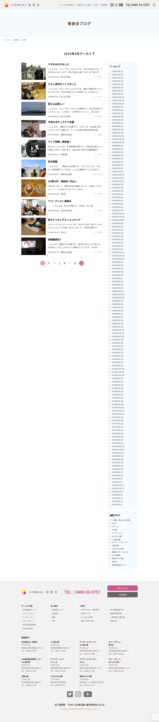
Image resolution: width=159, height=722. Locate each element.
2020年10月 (116, 297)
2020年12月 (116, 291)
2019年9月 (116, 339)
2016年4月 (116, 472)
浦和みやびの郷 (117, 558)
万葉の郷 (115, 545)
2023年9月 (116, 184)
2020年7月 (116, 307)
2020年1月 (116, 327)
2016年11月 (116, 449)
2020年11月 (116, 294)
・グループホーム (27, 621)
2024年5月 (116, 158)
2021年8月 (116, 265)
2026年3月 (116, 87)
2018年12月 (116, 369)
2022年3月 (116, 242)
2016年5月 (116, 469)
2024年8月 (116, 149)
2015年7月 (116, 501)
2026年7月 (116, 74)
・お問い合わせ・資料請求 (89, 609)
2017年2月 (116, 440)
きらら (114, 523)
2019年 (16, 40)
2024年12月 (116, 136)
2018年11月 (116, 372)
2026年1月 (116, 94)
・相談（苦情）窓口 (87, 621)
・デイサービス (27, 617)
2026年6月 (116, 78)
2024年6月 (116, 155)
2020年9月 (116, 301)
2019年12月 (116, 330)
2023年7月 (116, 191)
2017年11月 (116, 411)
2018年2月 (116, 401)
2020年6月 (116, 310)
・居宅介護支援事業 (28, 624)
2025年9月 (116, 107)
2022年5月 (116, 236)
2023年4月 (116, 200)
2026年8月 (116, 71)
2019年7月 (116, 346)
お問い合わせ (122, 588)
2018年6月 (116, 388)
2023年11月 (116, 178)
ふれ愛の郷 (116, 539)
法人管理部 (116, 555)
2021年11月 (116, 255)
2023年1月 (116, 210)
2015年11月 (116, 488)
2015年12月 (116, 485)
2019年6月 (116, 349)
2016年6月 (116, 466)
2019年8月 (116, 343)
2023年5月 (116, 197)
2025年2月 (116, 129)
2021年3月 (116, 281)
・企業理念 (54, 613)
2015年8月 (116, 498)
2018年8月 (116, 381)
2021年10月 (116, 259)
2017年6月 (116, 427)
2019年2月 (116, 362)
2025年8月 (116, 110)
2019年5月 (116, 352)
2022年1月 (116, 249)
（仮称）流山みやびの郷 (121, 520)
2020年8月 (116, 304)
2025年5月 (116, 120)
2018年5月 (116, 391)
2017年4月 (116, 433)
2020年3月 (116, 320)
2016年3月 (116, 475)
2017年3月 (116, 437)
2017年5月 (116, 430)
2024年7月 (116, 152)
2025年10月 (116, 103)
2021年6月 (116, 272)
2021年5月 (116, 275)
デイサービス (117, 533)
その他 (114, 530)
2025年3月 (116, 126)
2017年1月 (116, 443)
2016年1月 (116, 482)
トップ (7, 40)
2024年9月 (116, 145)
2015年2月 (116, 504)
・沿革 (52, 621)
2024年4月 (116, 162)
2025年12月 (116, 97)
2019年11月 (116, 333)
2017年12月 (116, 407)
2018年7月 (116, 385)
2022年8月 (116, 226)
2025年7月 (116, 113)
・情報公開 (113, 621)
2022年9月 (116, 223)
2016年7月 (116, 462)
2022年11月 (116, 217)
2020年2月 (116, 323)
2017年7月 (116, 423)
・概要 (52, 617)
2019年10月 (116, 336)
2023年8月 (116, 187)
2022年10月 (116, 220)
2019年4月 (116, 356)
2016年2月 (116, 478)
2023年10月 (116, 181)
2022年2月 (116, 246)
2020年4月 (116, 317)
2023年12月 (116, 175)
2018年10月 (116, 375)
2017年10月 (116, 414)
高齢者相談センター (119, 565)
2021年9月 (116, 262)
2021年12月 (116, 252)
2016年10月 (116, 453)
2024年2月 (116, 168)
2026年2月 (116, 90)
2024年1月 (116, 171)
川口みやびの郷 (117, 549)
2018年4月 (116, 394)
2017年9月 (116, 417)
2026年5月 (116, 81)
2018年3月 (116, 398)
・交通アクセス (85, 613)
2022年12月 (116, 213)
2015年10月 (116, 491)
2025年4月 (116, 123)
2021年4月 (116, 278)
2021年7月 (116, 268)
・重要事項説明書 (115, 613)
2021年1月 (116, 288)
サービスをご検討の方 (67, 5)
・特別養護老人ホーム (29, 609)
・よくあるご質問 (86, 617)
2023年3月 (116, 204)
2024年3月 (116, 165)
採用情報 (104, 5)
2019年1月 (116, 365)
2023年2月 (116, 207)
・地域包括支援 (27, 628)
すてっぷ (115, 526)
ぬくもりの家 (117, 536)
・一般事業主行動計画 (117, 617)
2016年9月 (116, 456)
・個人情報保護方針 (116, 609)
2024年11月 (116, 139)
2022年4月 (116, 239)
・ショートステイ (27, 613)
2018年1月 (116, 404)
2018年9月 (116, 378)
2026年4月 (116, 84)
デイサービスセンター (120, 542)
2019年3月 (116, 359)
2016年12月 (116, 446)
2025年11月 (116, 100)
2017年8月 (116, 420)
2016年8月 (116, 459)
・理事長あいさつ (56, 609)
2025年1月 (116, 133)
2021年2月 (116, 284)
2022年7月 (116, 230)
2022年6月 (116, 233)
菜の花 (114, 561)
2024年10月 (116, 142)
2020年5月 (116, 314)
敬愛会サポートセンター (121, 552)
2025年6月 (116, 116)
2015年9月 (116, 495)
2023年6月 (116, 194)
